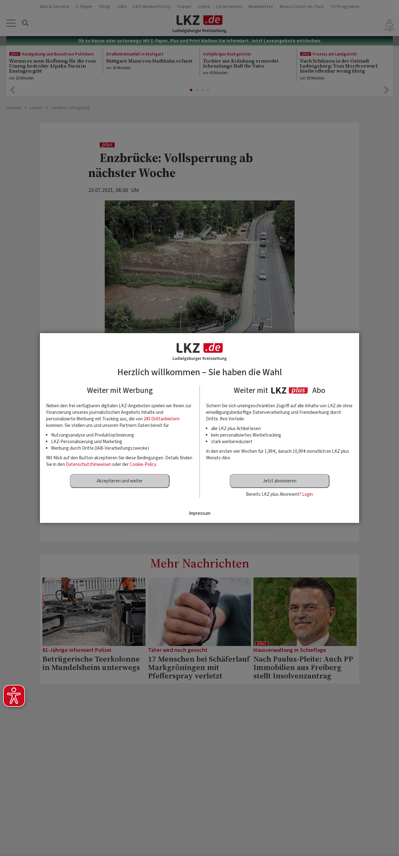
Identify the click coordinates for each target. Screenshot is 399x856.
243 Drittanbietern (162, 419)
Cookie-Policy (143, 464)
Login (307, 494)
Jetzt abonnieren (279, 481)
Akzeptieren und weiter (120, 481)
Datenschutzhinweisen (88, 464)
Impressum (199, 513)
